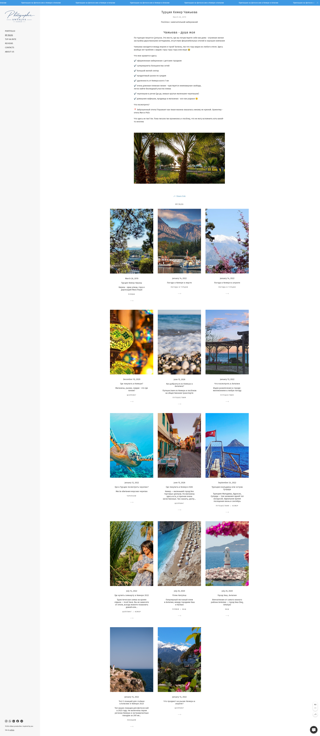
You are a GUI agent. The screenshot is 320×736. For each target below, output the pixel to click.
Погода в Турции (179, 287)
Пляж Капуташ (179, 595)
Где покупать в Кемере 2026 (179, 487)
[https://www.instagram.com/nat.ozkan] (6, 721)
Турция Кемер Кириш (131, 283)
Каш (184, 609)
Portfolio (10, 31)
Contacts (9, 47)
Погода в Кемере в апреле (227, 283)
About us (9, 52)
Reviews (9, 43)
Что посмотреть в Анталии (227, 383)
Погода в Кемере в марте (179, 283)
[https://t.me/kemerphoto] (21, 721)
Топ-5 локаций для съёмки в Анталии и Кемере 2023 (131, 702)
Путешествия (179, 397)
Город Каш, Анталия (227, 595)
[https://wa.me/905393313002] (10, 721)
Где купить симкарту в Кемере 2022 (131, 595)
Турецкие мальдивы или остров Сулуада (227, 488)
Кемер (235, 506)
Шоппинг (131, 395)
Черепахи (131, 496)
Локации (131, 720)
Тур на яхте (10, 39)
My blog (9, 35)
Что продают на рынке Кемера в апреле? (179, 702)
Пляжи (131, 294)
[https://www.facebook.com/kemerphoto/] (17, 721)
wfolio (12, 730)
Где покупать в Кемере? (131, 383)
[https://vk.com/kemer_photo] (13, 721)
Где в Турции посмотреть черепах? (131, 487)
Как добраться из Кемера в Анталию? (179, 385)
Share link (181, 196)
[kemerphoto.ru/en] (20, 16)
